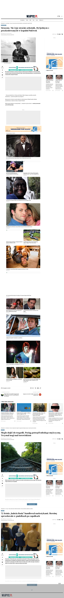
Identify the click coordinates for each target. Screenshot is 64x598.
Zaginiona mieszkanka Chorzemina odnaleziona (49, 81)
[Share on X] (57, 34)
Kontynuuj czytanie (32, 504)
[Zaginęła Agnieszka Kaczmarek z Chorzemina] (59, 77)
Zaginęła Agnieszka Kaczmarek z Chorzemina (58, 81)
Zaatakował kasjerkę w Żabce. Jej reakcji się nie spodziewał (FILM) (7, 413)
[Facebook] (58, 16)
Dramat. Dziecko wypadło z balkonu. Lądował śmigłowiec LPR (24, 413)
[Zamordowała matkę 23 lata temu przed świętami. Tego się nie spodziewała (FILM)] (40, 407)
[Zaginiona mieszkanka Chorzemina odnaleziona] (49, 77)
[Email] (59, 34)
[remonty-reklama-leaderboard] (23, 128)
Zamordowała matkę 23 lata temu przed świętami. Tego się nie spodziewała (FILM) (39, 414)
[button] (1, 16)
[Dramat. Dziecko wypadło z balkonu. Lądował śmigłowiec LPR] (24, 407)
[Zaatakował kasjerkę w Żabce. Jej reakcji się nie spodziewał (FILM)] (8, 407)
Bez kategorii (3, 25)
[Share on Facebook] (2, 70)
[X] (59, 16)
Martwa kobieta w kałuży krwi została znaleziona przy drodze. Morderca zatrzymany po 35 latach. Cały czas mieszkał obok (56, 414)
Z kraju (2, 510)
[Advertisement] (30, 7)
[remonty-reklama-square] (54, 60)
